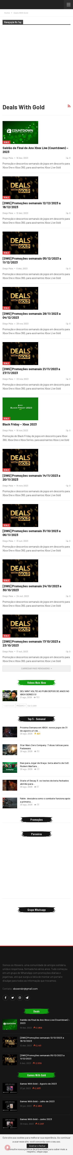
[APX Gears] (36, 886)
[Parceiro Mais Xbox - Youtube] (36, 856)
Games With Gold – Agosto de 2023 (38, 1083)
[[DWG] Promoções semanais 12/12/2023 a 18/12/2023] (20, 187)
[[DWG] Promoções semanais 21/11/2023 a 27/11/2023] (20, 353)
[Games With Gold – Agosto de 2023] (10, 1088)
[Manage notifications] (7, 1147)
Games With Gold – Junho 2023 (36, 1119)
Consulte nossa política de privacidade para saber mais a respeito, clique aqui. (37, 1150)
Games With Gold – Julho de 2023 (37, 1101)
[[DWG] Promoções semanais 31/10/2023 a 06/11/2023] (20, 515)
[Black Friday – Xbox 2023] (20, 408)
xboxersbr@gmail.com (25, 988)
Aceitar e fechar (37, 1145)
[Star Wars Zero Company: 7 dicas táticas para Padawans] (10, 749)
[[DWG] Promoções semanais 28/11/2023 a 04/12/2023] (20, 298)
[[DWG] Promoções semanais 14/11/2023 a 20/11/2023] (20, 460)
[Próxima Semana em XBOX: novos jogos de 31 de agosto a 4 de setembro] (10, 732)
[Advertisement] (36, 63)
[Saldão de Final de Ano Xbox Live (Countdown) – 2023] (20, 132)
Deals (6, 142)
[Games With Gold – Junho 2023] (10, 1123)
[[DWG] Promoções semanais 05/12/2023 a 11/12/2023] (20, 243)
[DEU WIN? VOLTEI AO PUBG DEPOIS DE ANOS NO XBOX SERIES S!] (10, 695)
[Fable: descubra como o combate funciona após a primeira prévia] (10, 803)
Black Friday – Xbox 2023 (20, 424)
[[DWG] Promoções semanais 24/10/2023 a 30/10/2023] (20, 570)
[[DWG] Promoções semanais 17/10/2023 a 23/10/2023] (20, 626)
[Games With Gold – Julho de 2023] (10, 1106)
